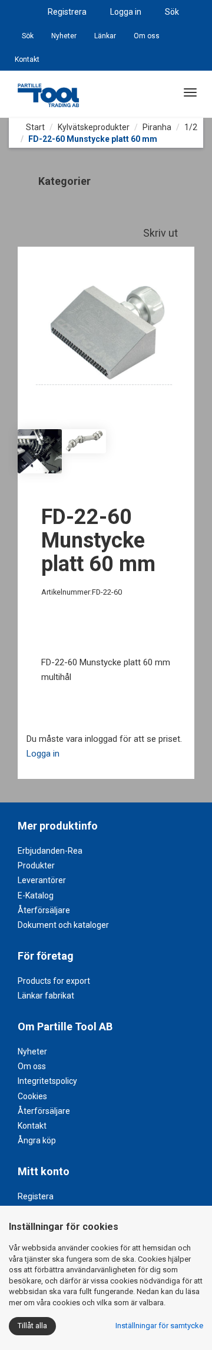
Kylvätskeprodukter (94, 127)
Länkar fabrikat (46, 995)
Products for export (54, 981)
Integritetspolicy (47, 1081)
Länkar (105, 36)
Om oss (147, 36)
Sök (172, 11)
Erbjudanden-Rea (50, 850)
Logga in (125, 11)
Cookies (32, 1096)
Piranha (157, 127)
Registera (36, 1196)
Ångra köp (37, 1140)
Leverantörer (42, 880)
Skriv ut (161, 233)
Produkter (36, 865)
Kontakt (27, 59)
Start (34, 127)
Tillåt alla (32, 1325)
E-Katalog (36, 895)
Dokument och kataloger (63, 925)
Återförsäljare (44, 910)
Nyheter (64, 36)
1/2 (190, 127)
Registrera (67, 11)
